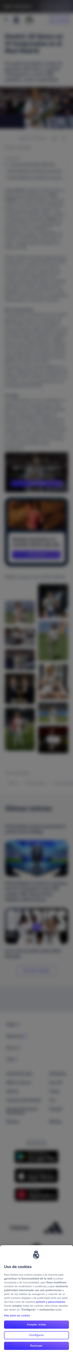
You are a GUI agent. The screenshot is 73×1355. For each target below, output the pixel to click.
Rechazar (36, 1345)
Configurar (36, 1335)
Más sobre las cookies (17, 1315)
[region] (36, 1300)
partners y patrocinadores (50, 1301)
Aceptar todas (36, 1324)
